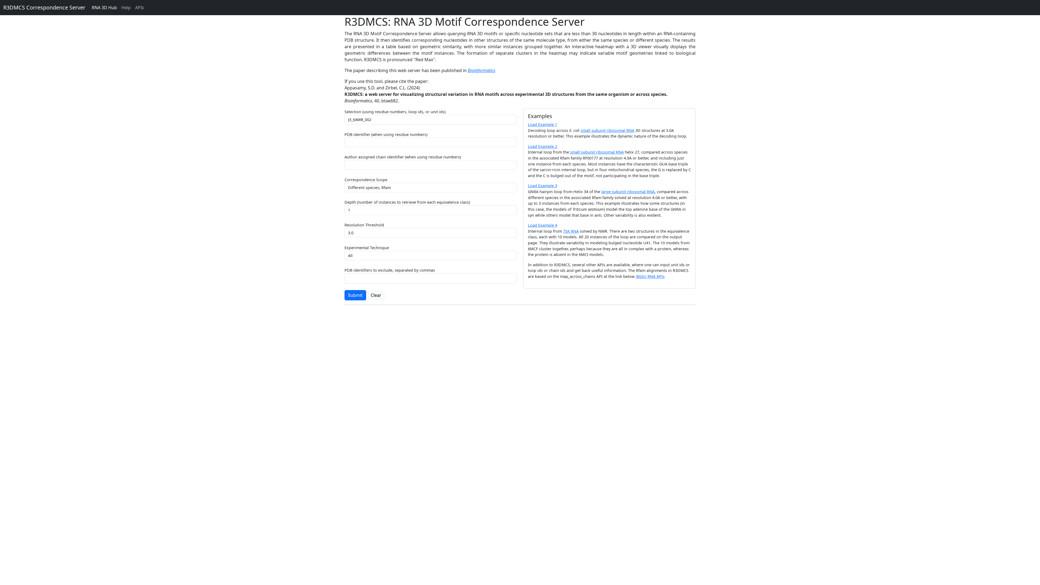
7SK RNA (571, 231)
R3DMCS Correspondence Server (44, 7)
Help (126, 8)
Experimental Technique (366, 247)
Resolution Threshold (364, 224)
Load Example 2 (542, 146)
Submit (355, 295)
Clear (376, 295)
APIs (139, 8)
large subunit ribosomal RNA (628, 191)
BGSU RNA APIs (650, 276)
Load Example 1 (542, 124)
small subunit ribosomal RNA (607, 130)
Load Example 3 (542, 185)
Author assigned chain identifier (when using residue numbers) (402, 157)
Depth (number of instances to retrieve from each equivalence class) (407, 202)
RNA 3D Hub (104, 8)
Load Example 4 (542, 225)
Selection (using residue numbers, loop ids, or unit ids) (395, 111)
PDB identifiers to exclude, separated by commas (389, 270)
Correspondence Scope (365, 179)
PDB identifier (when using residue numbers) (385, 134)
